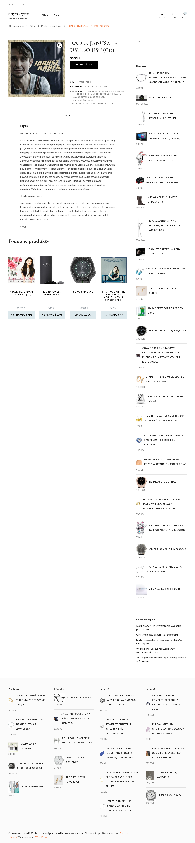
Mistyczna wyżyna (18, 14)
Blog (22, 4)
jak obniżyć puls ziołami (105, 94)
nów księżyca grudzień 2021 (88, 97)
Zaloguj (173, 17)
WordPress (41, 837)
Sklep (11, 4)
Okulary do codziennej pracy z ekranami (157, 634)
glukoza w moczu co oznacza (105, 91)
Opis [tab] (68, 115)
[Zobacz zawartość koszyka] (184, 14)
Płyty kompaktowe (96, 86)
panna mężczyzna (82, 100)
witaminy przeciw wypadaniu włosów (94, 103)
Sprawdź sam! (84, 64)
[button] (59, 45)
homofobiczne (80, 94)
